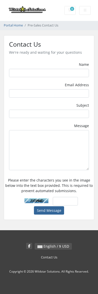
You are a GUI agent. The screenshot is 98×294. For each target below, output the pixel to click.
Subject (82, 105)
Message (81, 125)
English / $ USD (55, 246)
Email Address (77, 84)
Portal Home (13, 25)
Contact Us (49, 257)
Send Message (49, 210)
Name (84, 64)
